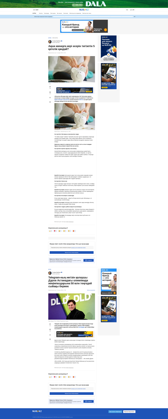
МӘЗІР (37, 9)
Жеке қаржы (53, 13)
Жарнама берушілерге (129, 411)
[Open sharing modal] (50, 97)
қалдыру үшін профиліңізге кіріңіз (78, 247)
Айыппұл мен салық (86, 13)
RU (127, 9)
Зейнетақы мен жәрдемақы (75, 13)
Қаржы (34, 13)
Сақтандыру (46, 13)
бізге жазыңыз (69, 221)
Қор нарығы (59, 13)
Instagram (89, 260)
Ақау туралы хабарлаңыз (115, 411)
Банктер (41, 13)
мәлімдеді (81, 327)
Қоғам (49, 269)
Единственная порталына (61, 99)
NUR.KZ (81, 99)
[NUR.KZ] (84, 10)
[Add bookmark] (50, 102)
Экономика (65, 13)
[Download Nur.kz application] (84, 4)
